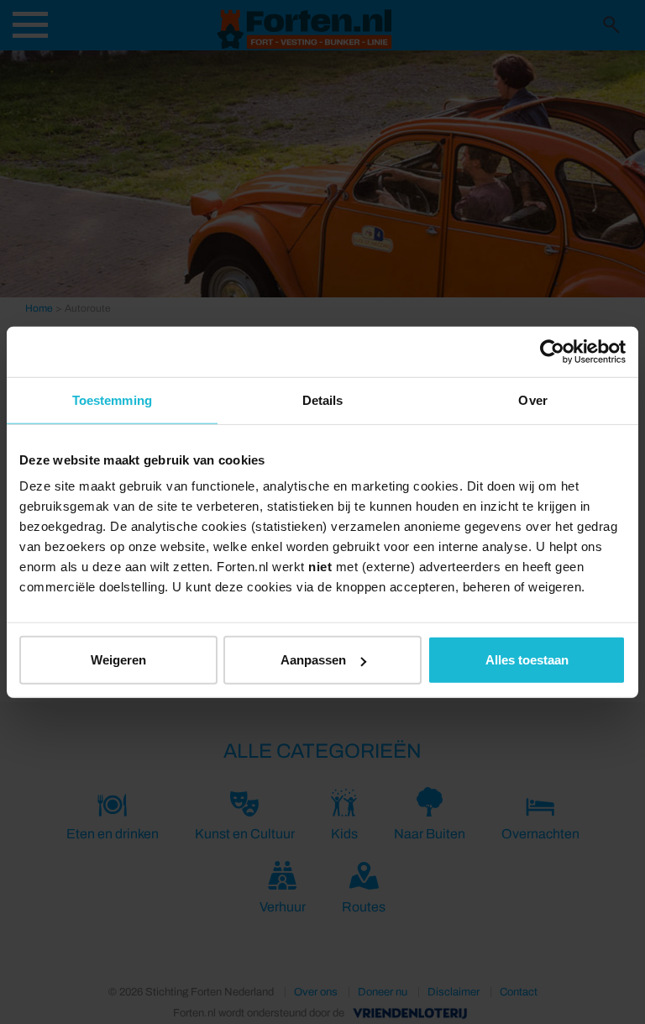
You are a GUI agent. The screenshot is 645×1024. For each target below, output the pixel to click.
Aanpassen (313, 660)
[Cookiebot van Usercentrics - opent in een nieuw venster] (552, 351)
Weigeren (118, 660)
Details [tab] (322, 399)
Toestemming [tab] (112, 399)
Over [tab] (532, 399)
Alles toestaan (527, 660)
